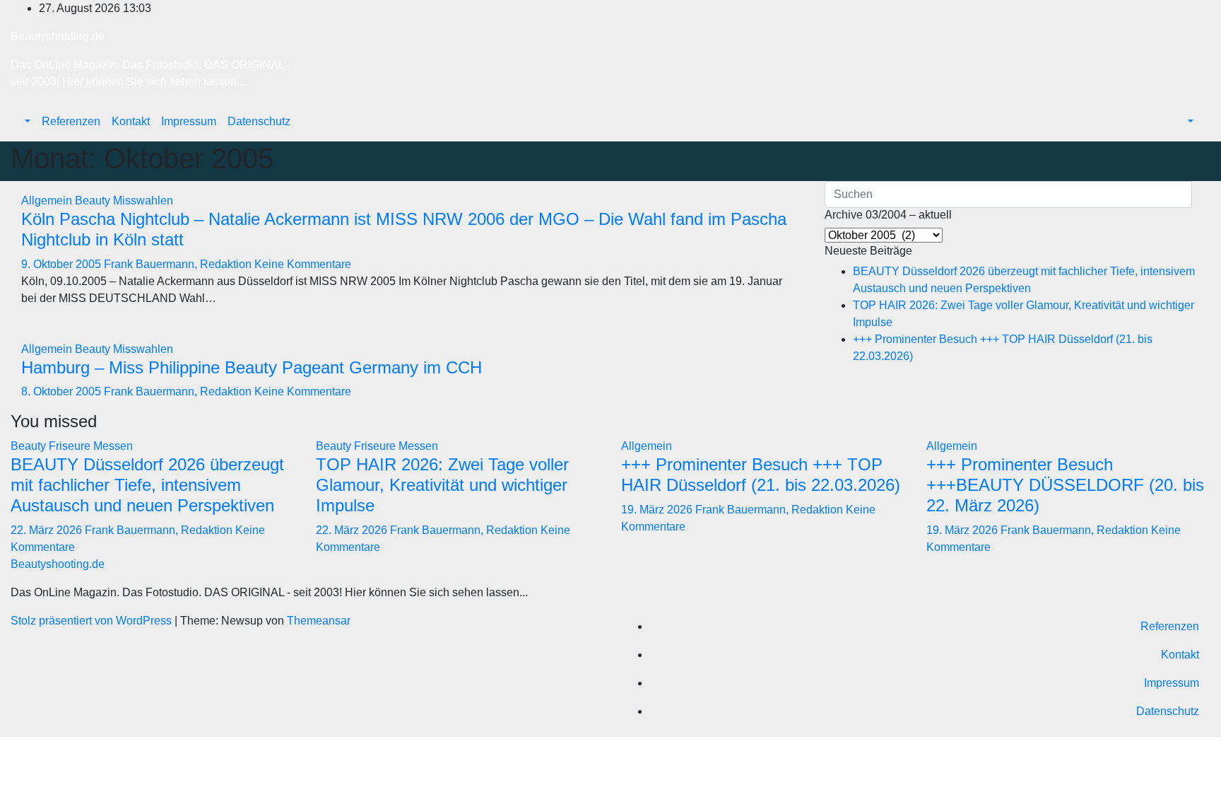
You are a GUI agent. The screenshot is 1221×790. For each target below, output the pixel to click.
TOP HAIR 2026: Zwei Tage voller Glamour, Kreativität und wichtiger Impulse (442, 485)
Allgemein (48, 200)
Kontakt (131, 121)
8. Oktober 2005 (62, 391)
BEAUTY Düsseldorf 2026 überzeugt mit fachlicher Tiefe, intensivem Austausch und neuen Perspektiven (147, 485)
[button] (26, 121)
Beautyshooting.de (58, 36)
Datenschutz (259, 121)
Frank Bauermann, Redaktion (179, 264)
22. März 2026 (48, 530)
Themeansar (318, 621)
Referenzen (71, 121)
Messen (113, 446)
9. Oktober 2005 (62, 264)
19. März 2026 (658, 510)
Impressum (188, 121)
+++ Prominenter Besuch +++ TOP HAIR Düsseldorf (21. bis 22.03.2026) (760, 474)
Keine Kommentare (302, 264)
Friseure (71, 446)
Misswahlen (143, 200)
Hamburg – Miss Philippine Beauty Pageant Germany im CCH (251, 367)
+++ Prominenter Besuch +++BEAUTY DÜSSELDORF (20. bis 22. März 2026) (1065, 485)
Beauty (94, 200)
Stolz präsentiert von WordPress (93, 621)
